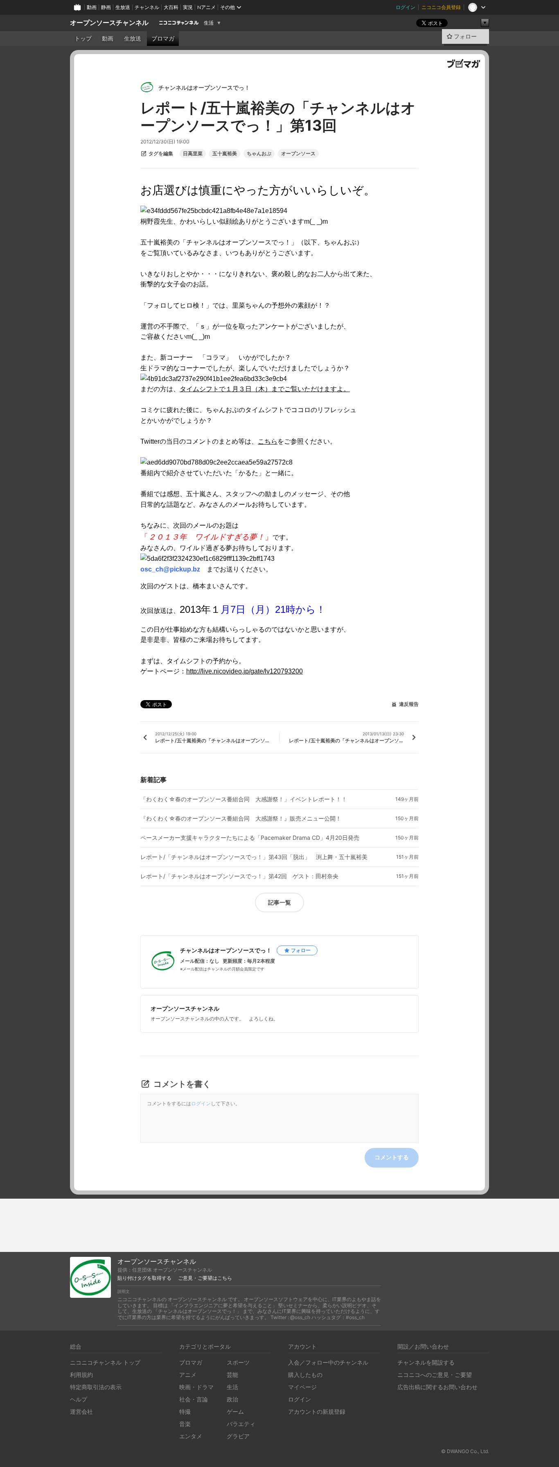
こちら (267, 441)
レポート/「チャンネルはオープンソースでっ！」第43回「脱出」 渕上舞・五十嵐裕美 (253, 857)
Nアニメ (206, 7)
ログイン (405, 7)
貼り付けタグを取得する (144, 1278)
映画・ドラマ (196, 1386)
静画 (106, 7)
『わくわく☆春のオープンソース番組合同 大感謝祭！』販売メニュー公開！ (240, 818)
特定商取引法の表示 (96, 1386)
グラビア (238, 1436)
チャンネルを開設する (426, 1362)
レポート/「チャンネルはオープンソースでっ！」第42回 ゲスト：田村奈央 (239, 876)
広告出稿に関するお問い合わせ (437, 1386)
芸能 (232, 1374)
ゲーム (235, 1411)
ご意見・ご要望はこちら (205, 1278)
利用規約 (81, 1374)
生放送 (122, 7)
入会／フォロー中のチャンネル (328, 1362)
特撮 (185, 1411)
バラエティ (241, 1423)
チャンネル (147, 7)
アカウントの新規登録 (316, 1411)
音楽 (185, 1423)
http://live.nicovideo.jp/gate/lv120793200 (244, 671)
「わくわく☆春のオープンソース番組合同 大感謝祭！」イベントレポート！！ (243, 799)
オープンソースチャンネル (109, 22)
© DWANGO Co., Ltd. (465, 1451)
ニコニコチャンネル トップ (105, 1362)
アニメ (187, 1374)
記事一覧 (279, 902)
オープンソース (298, 153)
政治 (232, 1399)
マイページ (302, 1386)
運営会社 (81, 1411)
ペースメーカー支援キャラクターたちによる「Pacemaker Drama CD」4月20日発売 (249, 838)
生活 (209, 23)
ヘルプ (78, 1399)
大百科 (171, 7)
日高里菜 (193, 153)
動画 (92, 7)
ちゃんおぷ (259, 153)
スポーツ (238, 1362)
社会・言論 (193, 1399)
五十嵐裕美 (224, 153)
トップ (83, 38)
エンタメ (190, 1436)
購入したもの (305, 1374)
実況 (188, 7)
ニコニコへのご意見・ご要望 (434, 1374)
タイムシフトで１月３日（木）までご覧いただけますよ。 (265, 388)
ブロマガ (162, 38)
